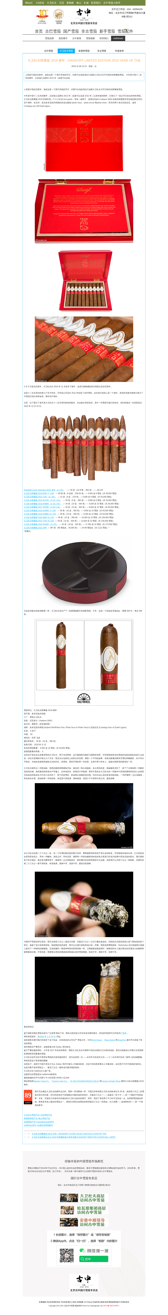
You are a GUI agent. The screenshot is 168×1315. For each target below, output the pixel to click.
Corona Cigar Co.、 (60, 1081)
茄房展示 (63, 38)
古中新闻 (76, 38)
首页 (39, 31)
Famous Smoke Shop (110, 1081)
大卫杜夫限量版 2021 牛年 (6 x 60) (39, 521)
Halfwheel (118, 38)
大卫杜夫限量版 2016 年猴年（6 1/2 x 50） (42, 504)
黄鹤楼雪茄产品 (31, 1118)
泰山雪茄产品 (44, 1118)
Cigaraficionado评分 (45, 1122)
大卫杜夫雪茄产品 (32, 1115)
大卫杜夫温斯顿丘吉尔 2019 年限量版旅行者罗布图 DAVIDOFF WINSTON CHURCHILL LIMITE (73, 1137)
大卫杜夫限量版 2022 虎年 (35, 528)
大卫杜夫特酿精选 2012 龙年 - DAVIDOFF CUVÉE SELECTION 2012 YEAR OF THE (69, 1134)
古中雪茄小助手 (112, 2)
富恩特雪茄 (84, 51)
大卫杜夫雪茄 (66, 51)
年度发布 (119, 51)
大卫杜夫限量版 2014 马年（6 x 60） (40, 497)
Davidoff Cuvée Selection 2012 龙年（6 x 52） (44, 490)
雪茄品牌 (49, 38)
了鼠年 (124, 1033)
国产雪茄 (71, 31)
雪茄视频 (90, 38)
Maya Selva (110, 1040)
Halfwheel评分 (30, 1125)
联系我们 (96, 2)
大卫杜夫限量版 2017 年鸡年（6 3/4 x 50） (42, 507)
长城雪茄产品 (30, 1122)
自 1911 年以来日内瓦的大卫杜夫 (84, 1081)
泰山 (78, 2)
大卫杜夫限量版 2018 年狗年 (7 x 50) (40, 511)
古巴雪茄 (53, 31)
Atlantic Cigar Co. (41, 1081)
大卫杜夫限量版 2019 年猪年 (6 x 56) (40, 514)
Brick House (96, 1040)
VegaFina (121, 1040)
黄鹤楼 (70, 2)
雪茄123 (28, 3)
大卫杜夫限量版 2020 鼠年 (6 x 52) (39, 517)
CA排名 (40, 2)
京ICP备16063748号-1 (111, 1306)
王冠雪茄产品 (46, 1115)
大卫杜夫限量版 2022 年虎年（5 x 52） (41, 524)
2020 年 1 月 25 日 (48, 1037)
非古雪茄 (89, 31)
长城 (86, 2)
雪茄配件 (125, 31)
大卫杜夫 (52, 2)
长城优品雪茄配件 (45, 1125)
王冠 (61, 2)
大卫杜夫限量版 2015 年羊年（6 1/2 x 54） (42, 500)
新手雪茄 (107, 31)
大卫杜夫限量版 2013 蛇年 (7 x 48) (39, 493)
